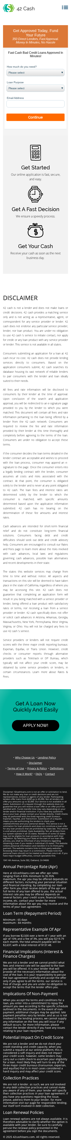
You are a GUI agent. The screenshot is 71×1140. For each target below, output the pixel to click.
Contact (50, 774)
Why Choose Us (25, 757)
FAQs (39, 774)
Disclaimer (35, 763)
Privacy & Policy (37, 768)
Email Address (15, 97)
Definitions (57, 768)
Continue (35, 117)
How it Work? (24, 774)
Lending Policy (47, 757)
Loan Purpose (15, 82)
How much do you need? (22, 66)
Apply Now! (35, 725)
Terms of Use (15, 768)
